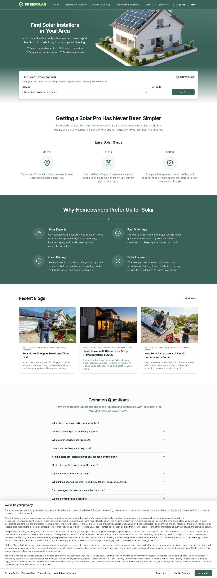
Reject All (161, 573)
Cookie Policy (193, 537)
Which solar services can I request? (71, 439)
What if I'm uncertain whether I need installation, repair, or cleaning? (89, 481)
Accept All (203, 573)
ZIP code (156, 87)
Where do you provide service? (69, 498)
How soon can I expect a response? (71, 448)
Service (26, 87)
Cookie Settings (182, 573)
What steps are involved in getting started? (75, 423)
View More (190, 298)
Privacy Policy (12, 573)
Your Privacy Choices (65, 573)
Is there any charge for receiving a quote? (75, 431)
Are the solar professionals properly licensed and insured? (84, 456)
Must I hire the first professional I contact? (75, 465)
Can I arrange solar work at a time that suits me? (78, 490)
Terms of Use (28, 573)
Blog (148, 4)
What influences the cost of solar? (70, 473)
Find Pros (183, 92)
